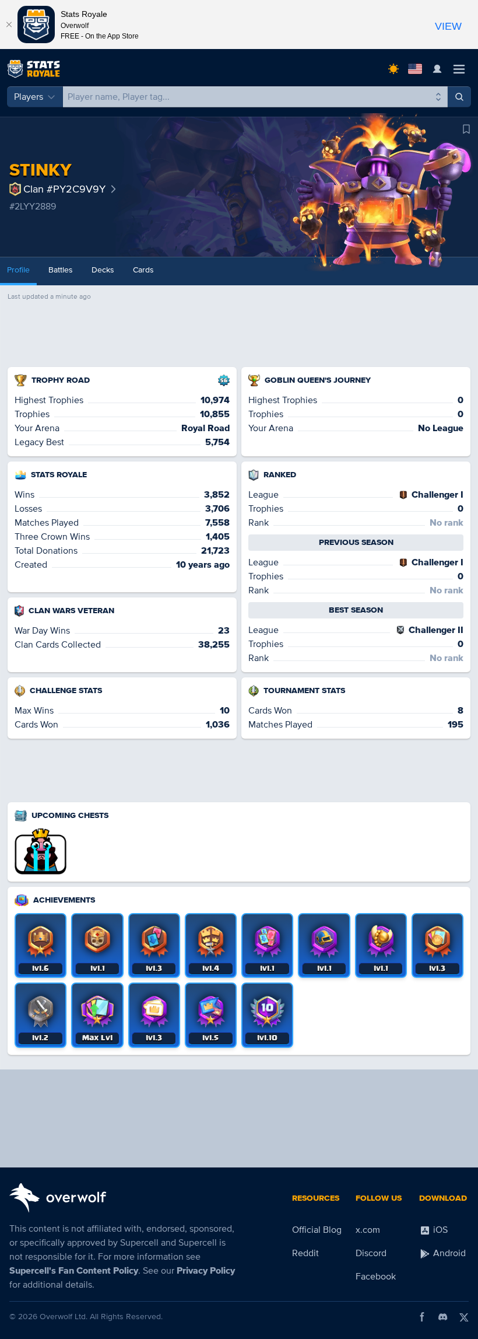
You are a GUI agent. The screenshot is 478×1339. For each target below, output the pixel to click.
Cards (143, 270)
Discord (371, 1253)
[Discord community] (443, 1316)
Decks (103, 270)
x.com (368, 1230)
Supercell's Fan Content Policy (73, 1271)
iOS (439, 1230)
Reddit (305, 1253)
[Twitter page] (464, 1316)
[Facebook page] (422, 1316)
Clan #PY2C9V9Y (64, 189)
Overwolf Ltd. (63, 1316)
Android (448, 1253)
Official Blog (317, 1230)
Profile (18, 270)
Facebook (376, 1276)
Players (28, 97)
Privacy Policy (206, 1271)
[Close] (8, 24)
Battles (60, 270)
